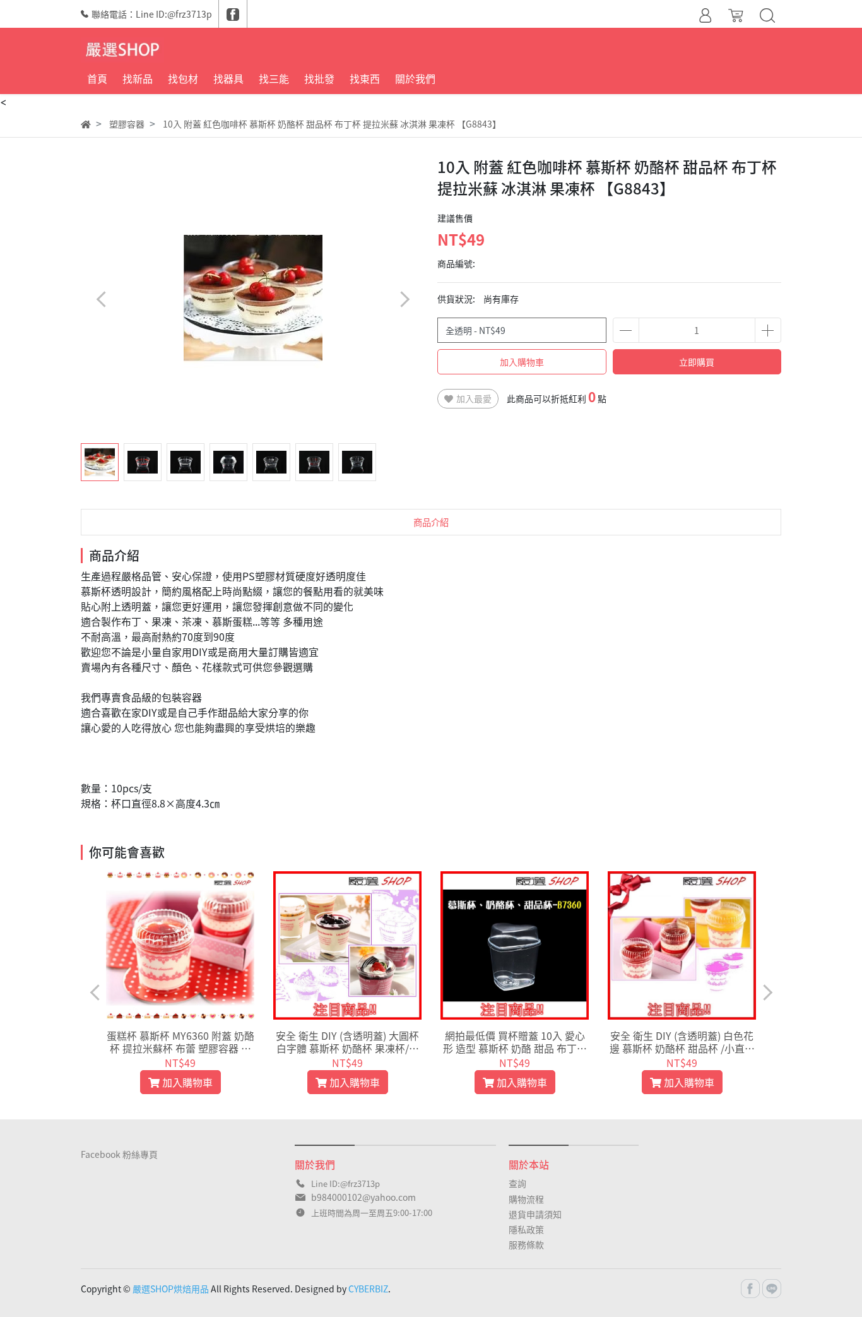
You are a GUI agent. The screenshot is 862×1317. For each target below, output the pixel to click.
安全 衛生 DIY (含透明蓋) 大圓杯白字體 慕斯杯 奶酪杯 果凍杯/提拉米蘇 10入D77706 (347, 1041)
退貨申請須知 (535, 1214)
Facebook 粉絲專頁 (119, 1154)
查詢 (517, 1183)
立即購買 (696, 361)
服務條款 (526, 1244)
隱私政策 (526, 1229)
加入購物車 (522, 361)
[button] (404, 299)
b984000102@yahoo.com (363, 1197)
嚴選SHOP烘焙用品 (171, 1288)
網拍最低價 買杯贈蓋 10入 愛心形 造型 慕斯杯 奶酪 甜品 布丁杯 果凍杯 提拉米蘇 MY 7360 (515, 1041)
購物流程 (526, 1199)
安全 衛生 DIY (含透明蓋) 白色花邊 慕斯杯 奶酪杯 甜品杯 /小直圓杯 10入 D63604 (682, 1041)
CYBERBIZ (368, 1288)
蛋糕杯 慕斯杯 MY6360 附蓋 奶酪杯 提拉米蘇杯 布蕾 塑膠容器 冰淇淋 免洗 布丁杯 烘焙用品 (180, 1041)
